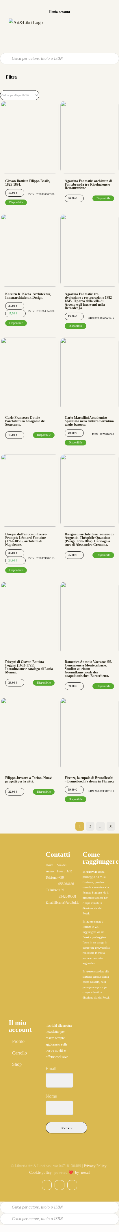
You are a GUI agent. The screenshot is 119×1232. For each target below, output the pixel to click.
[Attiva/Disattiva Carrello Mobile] (96, 26)
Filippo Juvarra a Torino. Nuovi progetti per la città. (28, 779)
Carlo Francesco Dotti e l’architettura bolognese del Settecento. (25, 421)
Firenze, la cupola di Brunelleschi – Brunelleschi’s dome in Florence (89, 779)
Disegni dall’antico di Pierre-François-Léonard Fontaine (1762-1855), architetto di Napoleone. (26, 539)
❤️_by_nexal (79, 1172)
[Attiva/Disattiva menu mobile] (107, 26)
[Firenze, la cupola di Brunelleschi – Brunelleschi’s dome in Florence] (89, 734)
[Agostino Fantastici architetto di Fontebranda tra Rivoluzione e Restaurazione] (89, 137)
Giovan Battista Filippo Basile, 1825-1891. (27, 182)
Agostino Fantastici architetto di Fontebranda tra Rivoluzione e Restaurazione (88, 184)
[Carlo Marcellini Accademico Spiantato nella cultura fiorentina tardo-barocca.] (89, 374)
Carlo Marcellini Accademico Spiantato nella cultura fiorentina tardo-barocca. (89, 421)
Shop (17, 1064)
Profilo (18, 1041)
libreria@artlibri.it (66, 903)
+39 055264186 (66, 881)
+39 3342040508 (67, 893)
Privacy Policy (95, 1166)
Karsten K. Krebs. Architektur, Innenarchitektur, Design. (28, 296)
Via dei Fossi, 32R (64, 868)
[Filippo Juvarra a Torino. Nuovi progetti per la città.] (30, 734)
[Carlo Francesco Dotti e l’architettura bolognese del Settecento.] (30, 374)
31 (111, 826)
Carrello (19, 1052)
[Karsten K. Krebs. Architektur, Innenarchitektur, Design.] (30, 250)
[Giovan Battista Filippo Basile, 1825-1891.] (30, 137)
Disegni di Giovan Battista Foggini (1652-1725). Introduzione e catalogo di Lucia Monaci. (29, 667)
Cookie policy (40, 1172)
